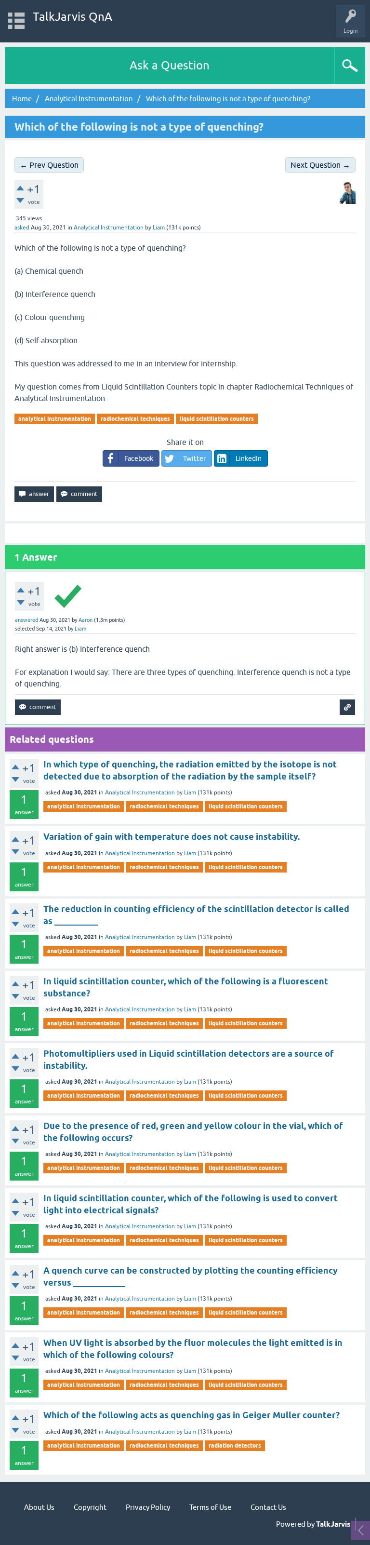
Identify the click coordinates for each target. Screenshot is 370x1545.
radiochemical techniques (135, 418)
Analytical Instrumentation (109, 227)
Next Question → (320, 165)
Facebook (138, 458)
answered (26, 620)
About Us (39, 1507)
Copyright (90, 1507)
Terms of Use (210, 1507)
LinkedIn (249, 458)
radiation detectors (235, 1445)
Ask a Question (170, 65)
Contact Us (268, 1507)
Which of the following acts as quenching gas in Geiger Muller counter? (191, 1415)
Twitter (194, 458)
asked (21, 227)
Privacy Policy (148, 1507)
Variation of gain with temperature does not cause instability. (171, 837)
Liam (190, 792)
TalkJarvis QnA (72, 16)
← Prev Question (49, 165)
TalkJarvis (333, 1524)
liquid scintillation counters (217, 418)
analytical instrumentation (54, 418)
